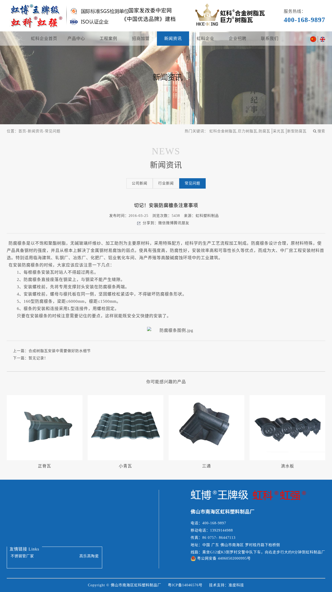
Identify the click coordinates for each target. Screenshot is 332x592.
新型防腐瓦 (297, 131)
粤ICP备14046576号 (185, 585)
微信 (162, 223)
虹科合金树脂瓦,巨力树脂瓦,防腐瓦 (239, 131)
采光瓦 (279, 131)
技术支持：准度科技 (226, 585)
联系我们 (270, 38)
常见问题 (52, 131)
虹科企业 (205, 38)
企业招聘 (237, 38)
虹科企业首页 (44, 38)
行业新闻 (166, 183)
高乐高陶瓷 (89, 556)
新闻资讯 (173, 38)
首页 (22, 131)
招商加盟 (141, 38)
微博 (170, 223)
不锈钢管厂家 (22, 556)
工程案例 (108, 38)
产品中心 (76, 38)
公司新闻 (139, 183)
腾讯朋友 (181, 223)
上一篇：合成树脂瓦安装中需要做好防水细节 (52, 351)
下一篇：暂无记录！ (30, 358)
